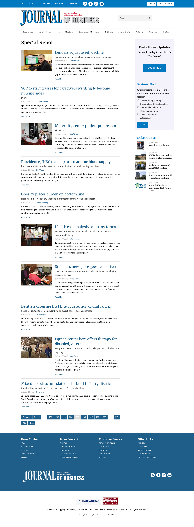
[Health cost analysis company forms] (36, 234)
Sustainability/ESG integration (154, 104)
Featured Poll (146, 84)
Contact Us (142, 447)
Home (22, 4)
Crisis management (149, 111)
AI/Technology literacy (150, 100)
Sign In (152, 4)
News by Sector (45, 32)
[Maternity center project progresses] (36, 133)
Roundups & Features (64, 32)
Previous (26, 417)
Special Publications (68, 454)
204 (70, 417)
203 (64, 417)
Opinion (24, 457)
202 (57, 417)
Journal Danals (42, 101)
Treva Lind (74, 279)
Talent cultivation (148, 114)
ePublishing (111, 515)
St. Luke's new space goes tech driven (86, 266)
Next (31, 423)
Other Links (145, 439)
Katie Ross (75, 60)
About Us (33, 4)
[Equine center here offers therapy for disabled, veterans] (36, 346)
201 (50, 417)
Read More (59, 79)
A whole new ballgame (159, 145)
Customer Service (110, 439)
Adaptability (145, 118)
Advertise (59, 4)
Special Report (27, 447)
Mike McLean (75, 239)
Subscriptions (104, 454)
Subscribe (46, 4)
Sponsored (153, 32)
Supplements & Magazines (89, 32)
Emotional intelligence (150, 107)
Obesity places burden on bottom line (52, 194)
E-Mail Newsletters (68, 447)
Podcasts (139, 32)
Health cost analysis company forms (85, 227)
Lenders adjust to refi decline (79, 52)
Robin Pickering (42, 202)
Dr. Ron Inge (40, 314)
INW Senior (167, 32)
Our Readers (104, 447)
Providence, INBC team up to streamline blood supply (66, 162)
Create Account (166, 4)
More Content (69, 439)
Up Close (24, 450)
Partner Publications (69, 457)
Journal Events (124, 32)
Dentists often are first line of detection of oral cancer (66, 306)
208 (97, 417)
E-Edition (109, 32)
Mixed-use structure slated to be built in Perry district (66, 383)
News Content (30, 439)
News (23, 443)
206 (84, 417)
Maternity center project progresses (85, 126)
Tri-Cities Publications (147, 457)
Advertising (103, 450)
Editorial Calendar (107, 443)
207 (91, 417)
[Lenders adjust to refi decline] (36, 60)
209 (104, 417)
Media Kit (102, 457)
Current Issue (28, 32)
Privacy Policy (144, 454)
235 (116, 417)
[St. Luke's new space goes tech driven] (36, 274)
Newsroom (72, 4)
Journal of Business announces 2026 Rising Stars (159, 188)
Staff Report (74, 134)
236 (24, 423)
